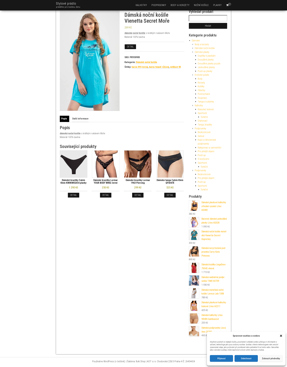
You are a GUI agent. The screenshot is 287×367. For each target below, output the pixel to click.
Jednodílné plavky (206, 67)
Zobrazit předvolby (271, 358)
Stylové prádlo (66, 3)
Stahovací (202, 120)
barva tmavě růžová (159, 67)
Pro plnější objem (206, 151)
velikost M (175, 67)
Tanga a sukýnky (206, 101)
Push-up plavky (205, 71)
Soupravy (202, 97)
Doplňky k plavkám (207, 55)
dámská (128, 33)
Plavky (217, 5)
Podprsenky (159, 5)
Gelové (201, 136)
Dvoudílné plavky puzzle (209, 63)
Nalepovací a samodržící (209, 147)
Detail (130, 46)
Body (200, 78)
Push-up (202, 155)
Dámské (196, 40)
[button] (281, 335)
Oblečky (201, 90)
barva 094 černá (140, 67)
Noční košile (201, 5)
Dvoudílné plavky (206, 59)
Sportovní (202, 113)
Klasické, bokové (206, 109)
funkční (204, 117)
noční (135, 33)
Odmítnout (246, 358)
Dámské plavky (202, 52)
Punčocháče (204, 94)
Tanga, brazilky (205, 124)
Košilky (201, 86)
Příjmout (221, 358)
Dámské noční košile (146, 62)
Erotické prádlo (202, 74)
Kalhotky (141, 5)
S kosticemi (203, 159)
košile (142, 33)
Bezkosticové (204, 132)
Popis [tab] (64, 118)
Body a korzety (180, 5)
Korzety (201, 82)
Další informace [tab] (80, 118)
